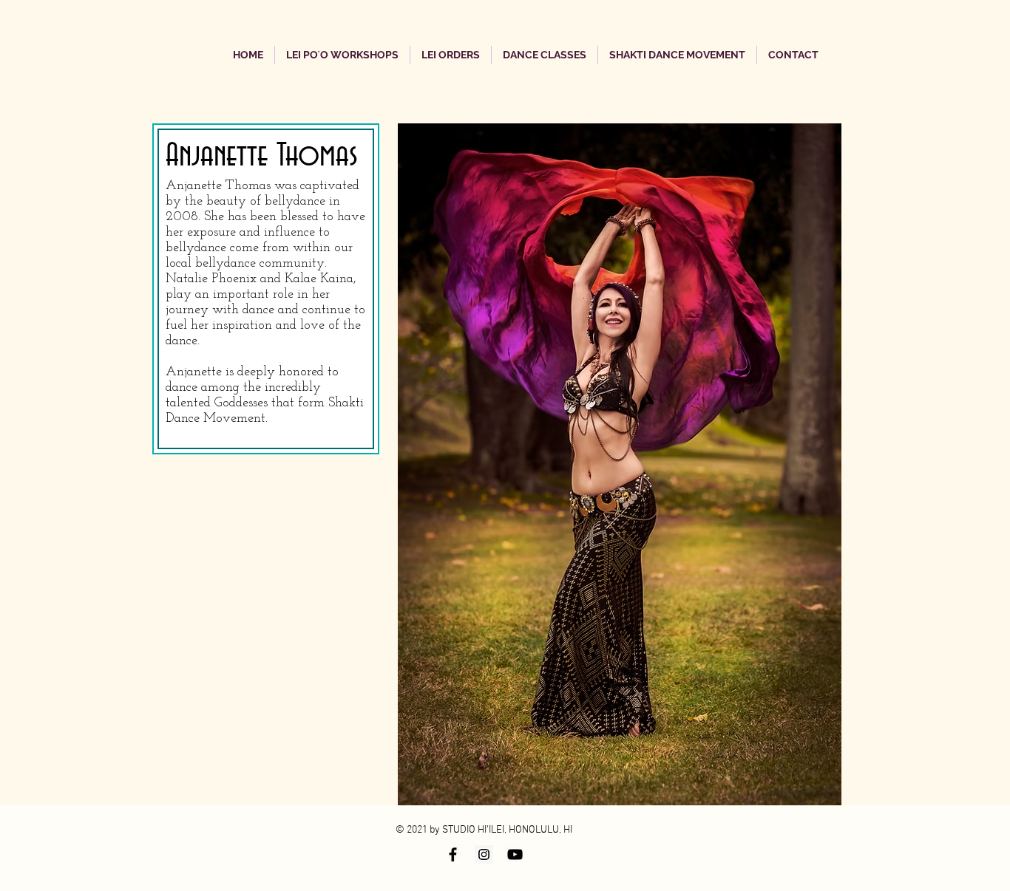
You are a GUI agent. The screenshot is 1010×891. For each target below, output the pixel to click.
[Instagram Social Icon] (484, 854)
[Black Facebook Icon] (453, 854)
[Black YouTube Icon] (515, 854)
